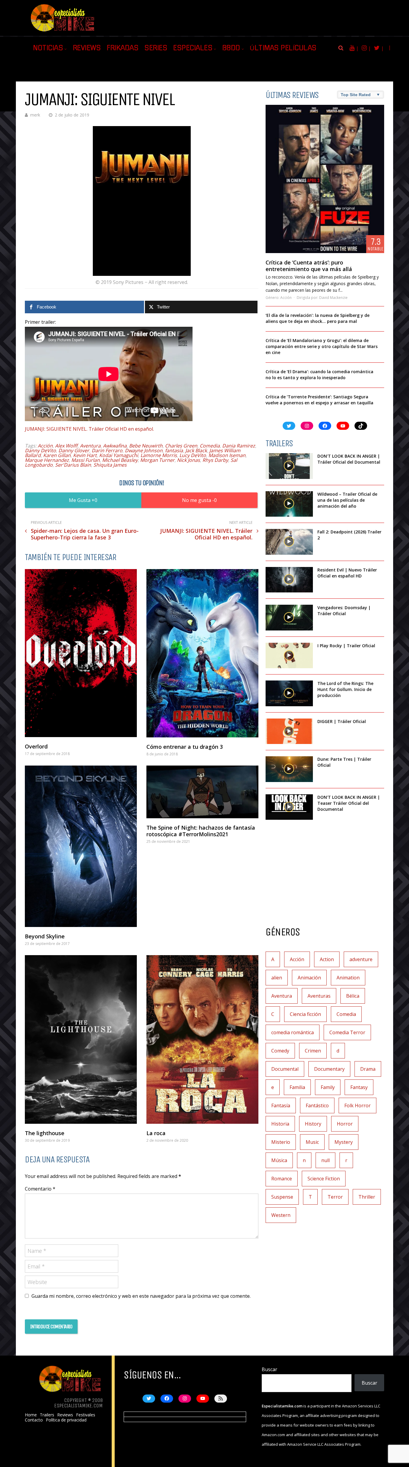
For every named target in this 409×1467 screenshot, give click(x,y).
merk (35, 115)
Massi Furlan (85, 460)
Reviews (87, 48)
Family (328, 1087)
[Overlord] (81, 653)
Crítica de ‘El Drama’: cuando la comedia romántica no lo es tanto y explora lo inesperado (319, 374)
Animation (348, 977)
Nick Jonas (188, 460)
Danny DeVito (40, 450)
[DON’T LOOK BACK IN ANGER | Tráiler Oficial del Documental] (289, 466)
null (325, 1160)
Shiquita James (110, 465)
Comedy (280, 1050)
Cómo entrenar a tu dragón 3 (184, 746)
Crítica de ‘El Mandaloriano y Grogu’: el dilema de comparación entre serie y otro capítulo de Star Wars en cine (322, 346)
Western (280, 1215)
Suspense (282, 1197)
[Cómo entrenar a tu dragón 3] (202, 653)
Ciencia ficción (305, 1014)
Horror (345, 1123)
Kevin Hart (85, 455)
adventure (360, 959)
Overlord (36, 746)
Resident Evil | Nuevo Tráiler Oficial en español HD (347, 573)
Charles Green (181, 445)
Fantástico (317, 1105)
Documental (285, 1069)
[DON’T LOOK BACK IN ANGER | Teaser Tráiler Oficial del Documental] (289, 807)
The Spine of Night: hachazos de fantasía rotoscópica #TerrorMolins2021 (200, 831)
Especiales (192, 48)
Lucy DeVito (192, 455)
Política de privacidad (66, 1420)
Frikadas (122, 48)
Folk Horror (357, 1105)
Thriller (366, 1197)
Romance (281, 1178)
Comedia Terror (347, 1032)
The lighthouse (44, 1133)
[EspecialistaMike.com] (63, 31)
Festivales (85, 1415)
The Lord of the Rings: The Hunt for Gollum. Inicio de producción (345, 689)
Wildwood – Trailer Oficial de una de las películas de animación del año (347, 500)
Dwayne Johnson (144, 450)
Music (312, 1142)
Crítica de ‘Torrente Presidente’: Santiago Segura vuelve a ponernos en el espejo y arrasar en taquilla (319, 400)
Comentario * (40, 1188)
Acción (45, 445)
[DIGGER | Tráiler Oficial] (289, 731)
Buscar (269, 1369)
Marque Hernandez (47, 460)
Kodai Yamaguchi (118, 455)
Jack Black (196, 450)
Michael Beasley (120, 460)
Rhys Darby (215, 460)
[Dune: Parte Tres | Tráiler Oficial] (289, 769)
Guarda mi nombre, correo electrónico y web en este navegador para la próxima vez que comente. (141, 1296)
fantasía (174, 450)
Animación (309, 977)
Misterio (280, 1142)
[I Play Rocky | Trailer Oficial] (289, 656)
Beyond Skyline (45, 936)
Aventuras (319, 996)
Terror (335, 1197)
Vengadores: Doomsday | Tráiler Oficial (344, 610)
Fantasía (280, 1105)
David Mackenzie (333, 297)
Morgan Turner (157, 460)
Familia (297, 1087)
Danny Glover (73, 450)
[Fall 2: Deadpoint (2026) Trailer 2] (289, 542)
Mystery (343, 1142)
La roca (156, 1133)
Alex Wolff (66, 445)
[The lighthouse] (81, 1039)
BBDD (231, 48)
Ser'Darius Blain (73, 465)
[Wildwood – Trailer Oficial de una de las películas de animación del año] (289, 504)
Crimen (313, 1050)
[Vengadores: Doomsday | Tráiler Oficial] (289, 617)
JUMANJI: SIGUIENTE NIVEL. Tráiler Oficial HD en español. (89, 429)
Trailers (47, 1415)
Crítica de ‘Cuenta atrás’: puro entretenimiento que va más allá (309, 266)
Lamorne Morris (158, 455)
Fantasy (359, 1087)
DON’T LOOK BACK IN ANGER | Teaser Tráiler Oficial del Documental (348, 803)
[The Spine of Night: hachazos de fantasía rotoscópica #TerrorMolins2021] (202, 792)
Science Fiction (323, 1178)
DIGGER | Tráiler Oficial (341, 721)
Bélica (352, 996)
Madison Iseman (227, 455)
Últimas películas (283, 48)
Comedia (210, 445)
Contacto (34, 1420)
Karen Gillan (57, 455)
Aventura (90, 445)
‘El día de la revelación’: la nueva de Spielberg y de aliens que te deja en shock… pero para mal (317, 318)
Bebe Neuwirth (146, 445)
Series (155, 48)
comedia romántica (292, 1032)
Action (327, 959)
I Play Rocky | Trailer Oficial (346, 645)
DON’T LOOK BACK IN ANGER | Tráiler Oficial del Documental (349, 459)
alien (276, 977)
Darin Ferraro (107, 450)
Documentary (329, 1069)
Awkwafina (115, 445)
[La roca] (202, 1039)
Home (31, 1415)
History (313, 1123)
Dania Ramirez (238, 445)
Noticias (48, 48)
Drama (367, 1069)
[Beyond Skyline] (81, 846)
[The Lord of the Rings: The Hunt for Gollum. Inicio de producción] (289, 693)
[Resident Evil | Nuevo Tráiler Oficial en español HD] (289, 580)
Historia (280, 1123)
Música (279, 1160)
